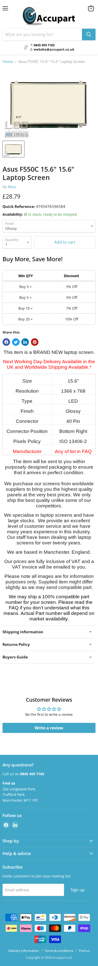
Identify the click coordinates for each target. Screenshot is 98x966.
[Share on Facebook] (6, 342)
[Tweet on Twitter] (16, 342)
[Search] (88, 34)
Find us (84, 950)
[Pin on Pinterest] (34, 342)
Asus (12, 186)
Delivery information (23, 950)
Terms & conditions (58, 950)
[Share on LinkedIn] (25, 342)
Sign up (78, 890)
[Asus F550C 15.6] (13, 149)
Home (8, 61)
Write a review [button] (49, 728)
